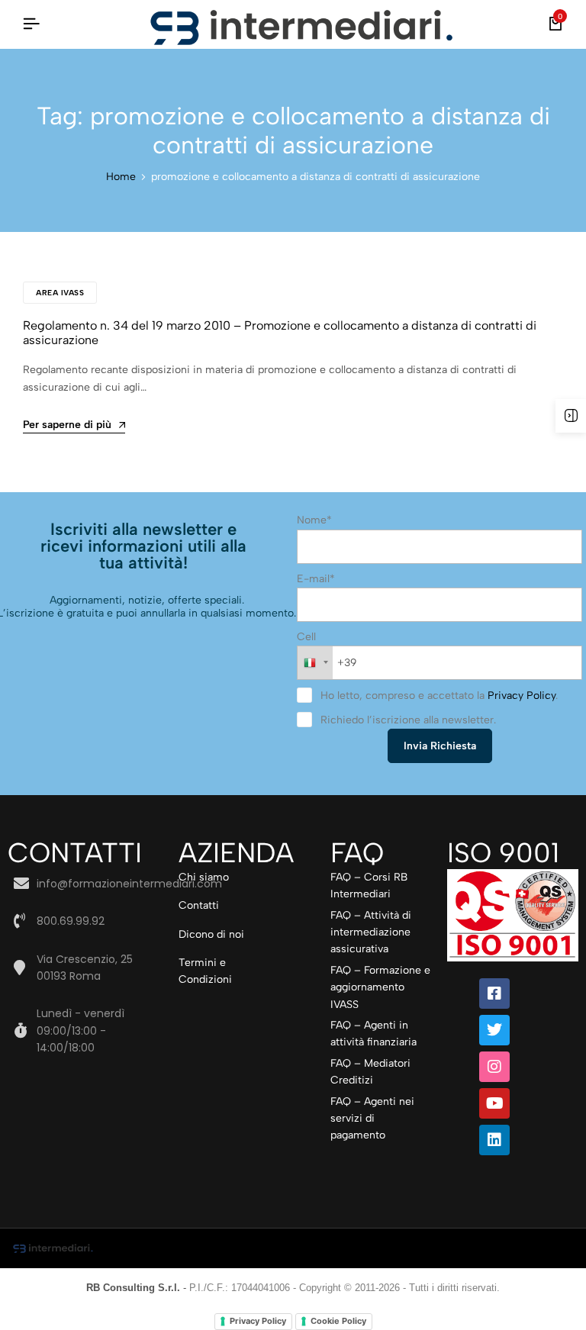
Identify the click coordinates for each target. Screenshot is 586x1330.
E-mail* (316, 578)
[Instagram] (494, 1066)
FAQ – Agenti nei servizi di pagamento (372, 1118)
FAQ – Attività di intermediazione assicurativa (370, 932)
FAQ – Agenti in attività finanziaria (373, 1033)
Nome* (314, 520)
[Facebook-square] (494, 993)
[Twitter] (494, 1030)
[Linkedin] (494, 1140)
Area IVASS (60, 293)
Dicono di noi (211, 934)
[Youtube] (494, 1103)
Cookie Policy (338, 1321)
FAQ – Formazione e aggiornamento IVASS (380, 987)
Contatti (199, 905)
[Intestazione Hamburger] (31, 24)
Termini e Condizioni (205, 971)
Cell (306, 636)
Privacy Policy (521, 695)
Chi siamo (204, 877)
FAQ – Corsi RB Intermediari (368, 885)
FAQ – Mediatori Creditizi (370, 1072)
